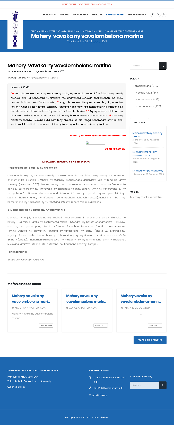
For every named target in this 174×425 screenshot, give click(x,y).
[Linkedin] (164, 14)
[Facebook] (152, 14)
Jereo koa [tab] (139, 122)
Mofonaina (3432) (148, 99)
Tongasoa (49, 14)
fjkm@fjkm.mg (99, 395)
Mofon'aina (89, 31)
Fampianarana (115, 14)
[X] (158, 14)
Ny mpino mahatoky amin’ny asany (145, 153)
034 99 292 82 (17, 387)
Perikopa (97, 14)
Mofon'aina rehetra (150, 340)
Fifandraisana (137, 14)
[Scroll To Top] (168, 421)
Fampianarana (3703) (147, 86)
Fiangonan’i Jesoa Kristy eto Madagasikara (32, 370)
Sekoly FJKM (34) (148, 92)
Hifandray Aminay (142, 376)
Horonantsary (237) (149, 106)
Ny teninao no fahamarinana (64, 31)
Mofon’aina (80, 14)
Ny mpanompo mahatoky (148, 170)
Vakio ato (46, 325)
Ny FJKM (64, 14)
